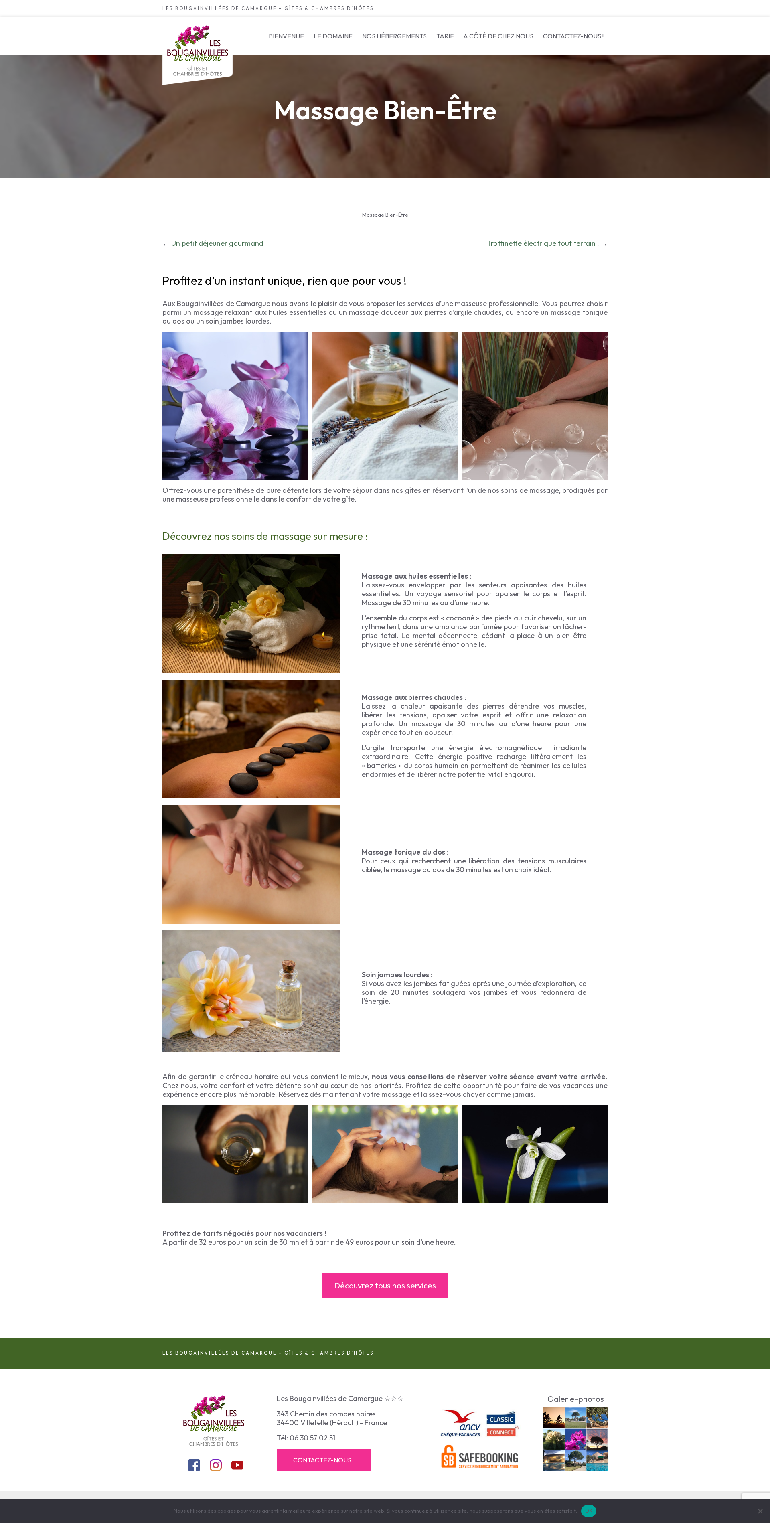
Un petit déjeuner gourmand (217, 243)
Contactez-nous (322, 1460)
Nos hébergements (394, 36)
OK (589, 1510)
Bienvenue (286, 36)
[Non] (760, 1511)
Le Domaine (333, 36)
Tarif (445, 36)
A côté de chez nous (498, 36)
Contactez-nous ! (573, 36)
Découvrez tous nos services (385, 1285)
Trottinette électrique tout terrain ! (543, 243)
